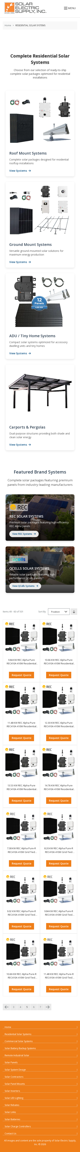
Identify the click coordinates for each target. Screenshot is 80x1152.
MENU (72, 8)
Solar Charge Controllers (18, 1126)
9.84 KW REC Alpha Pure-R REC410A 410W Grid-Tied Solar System (58, 913)
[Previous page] (6, 1007)
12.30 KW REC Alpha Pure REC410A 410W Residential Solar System (58, 724)
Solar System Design (15, 1069)
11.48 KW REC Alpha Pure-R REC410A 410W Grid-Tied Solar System (59, 976)
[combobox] (59, 611)
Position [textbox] (55, 611)
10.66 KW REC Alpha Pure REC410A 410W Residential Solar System (58, 661)
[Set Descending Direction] (74, 611)
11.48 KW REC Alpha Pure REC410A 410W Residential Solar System (21, 724)
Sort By (42, 611)
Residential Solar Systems (18, 1034)
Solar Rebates (12, 1105)
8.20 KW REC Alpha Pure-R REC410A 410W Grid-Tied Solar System (58, 850)
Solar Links (10, 1112)
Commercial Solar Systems (19, 1041)
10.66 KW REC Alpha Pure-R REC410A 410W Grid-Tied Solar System (21, 976)
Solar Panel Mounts (15, 1083)
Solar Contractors (14, 1076)
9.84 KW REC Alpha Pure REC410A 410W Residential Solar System (21, 661)
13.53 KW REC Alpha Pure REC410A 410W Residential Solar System (21, 787)
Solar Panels (11, 1062)
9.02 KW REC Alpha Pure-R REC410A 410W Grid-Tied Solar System (21, 913)
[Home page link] (25, 8)
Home (8, 25)
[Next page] (47, 1007)
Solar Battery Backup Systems (20, 1048)
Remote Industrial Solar (17, 1055)
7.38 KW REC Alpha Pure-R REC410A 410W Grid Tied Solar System (21, 850)
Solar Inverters (12, 1090)
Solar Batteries (12, 1119)
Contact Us (10, 1133)
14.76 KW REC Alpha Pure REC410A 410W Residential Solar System (58, 787)
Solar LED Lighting (14, 1098)
